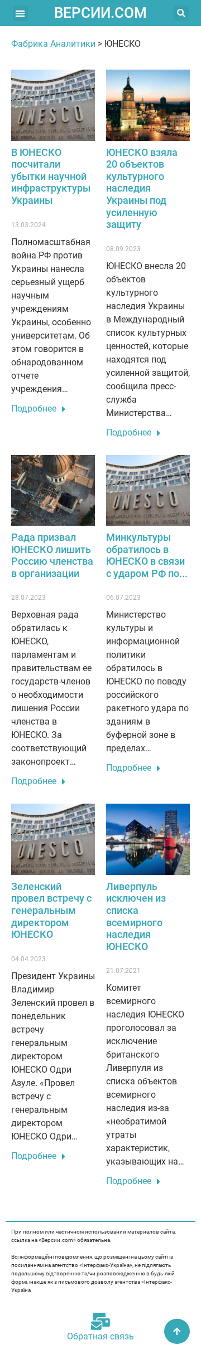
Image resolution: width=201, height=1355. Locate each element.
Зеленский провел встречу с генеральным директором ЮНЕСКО (51, 910)
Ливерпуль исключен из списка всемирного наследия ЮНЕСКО (136, 916)
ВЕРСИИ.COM (100, 12)
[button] (20, 13)
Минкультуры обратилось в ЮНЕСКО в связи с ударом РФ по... (147, 555)
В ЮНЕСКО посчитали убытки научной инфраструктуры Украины (50, 176)
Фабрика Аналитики (53, 43)
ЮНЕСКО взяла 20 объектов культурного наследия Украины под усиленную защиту (142, 188)
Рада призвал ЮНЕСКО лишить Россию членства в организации (52, 555)
